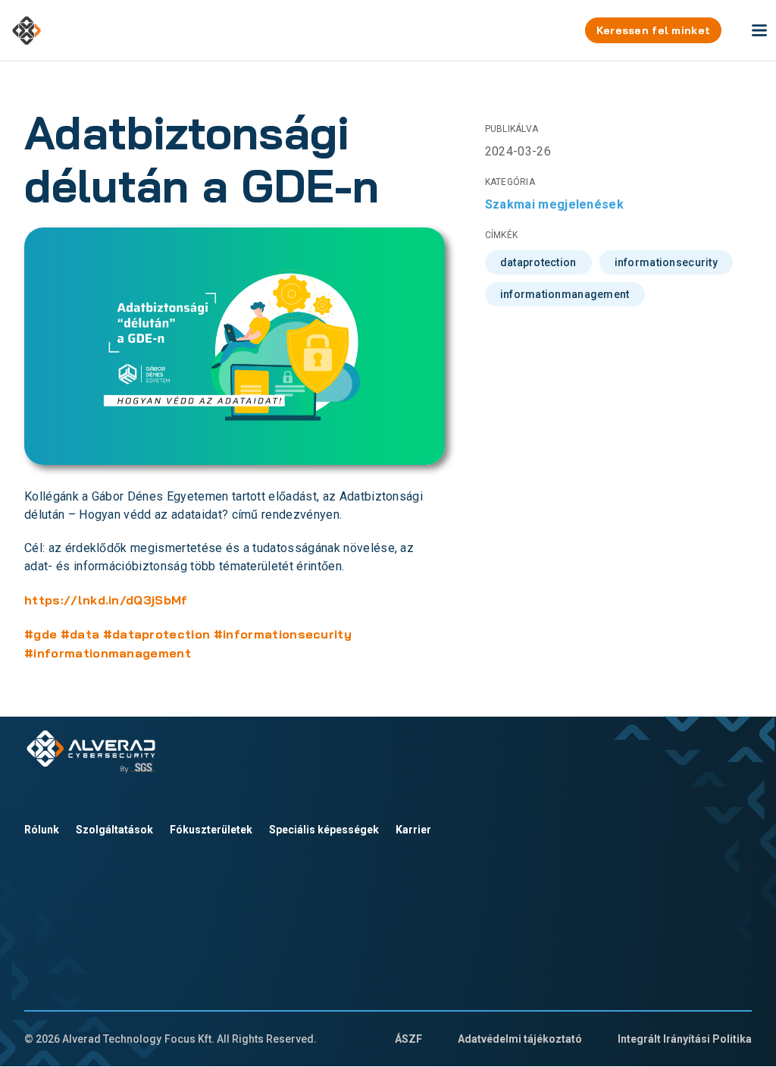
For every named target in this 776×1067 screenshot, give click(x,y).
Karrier (413, 830)
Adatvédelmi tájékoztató (520, 1039)
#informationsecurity (283, 634)
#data (80, 634)
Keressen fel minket (653, 30)
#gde (40, 634)
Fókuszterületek (211, 830)
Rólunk (41, 830)
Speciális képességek (324, 830)
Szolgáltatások (114, 830)
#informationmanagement (107, 653)
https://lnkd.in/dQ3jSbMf (106, 599)
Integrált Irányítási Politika (685, 1039)
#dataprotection (157, 634)
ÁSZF (408, 1039)
